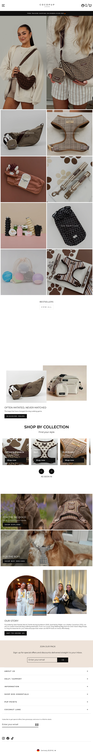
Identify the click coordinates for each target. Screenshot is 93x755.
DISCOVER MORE (46, 65)
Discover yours (16, 416)
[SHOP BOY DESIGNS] (46, 548)
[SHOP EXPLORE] (46, 512)
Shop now (11, 460)
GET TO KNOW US (16, 633)
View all (46, 307)
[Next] (51, 471)
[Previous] (41, 471)
